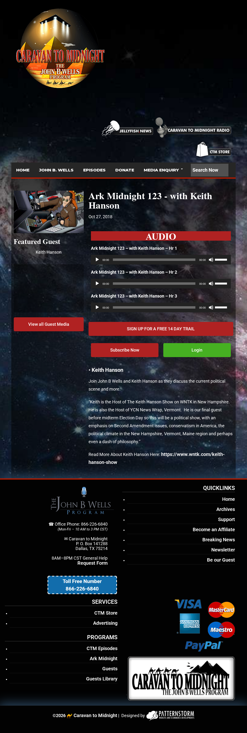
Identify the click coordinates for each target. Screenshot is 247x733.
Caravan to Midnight (95, 715)
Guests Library (101, 679)
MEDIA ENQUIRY (161, 170)
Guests (109, 669)
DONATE (124, 170)
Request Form (92, 563)
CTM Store (105, 613)
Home (228, 499)
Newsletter (223, 550)
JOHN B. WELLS (56, 170)
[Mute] (211, 259)
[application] (161, 260)
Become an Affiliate (214, 529)
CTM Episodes (102, 648)
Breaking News (218, 540)
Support (226, 519)
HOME (22, 170)
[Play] (97, 259)
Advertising (105, 623)
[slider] (221, 259)
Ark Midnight (103, 658)
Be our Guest (221, 560)
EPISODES (94, 170)
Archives (225, 509)
